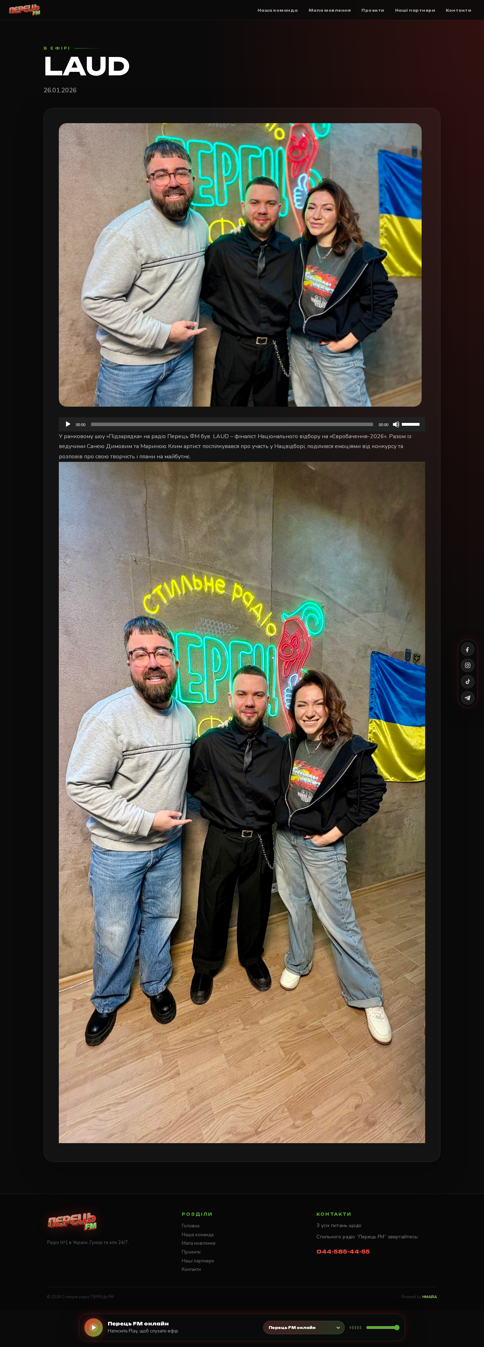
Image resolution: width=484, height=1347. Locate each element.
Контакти (191, 1269)
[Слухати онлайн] (93, 1327)
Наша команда (198, 1235)
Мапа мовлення (198, 1243)
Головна (190, 1226)
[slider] (412, 423)
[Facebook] (467, 649)
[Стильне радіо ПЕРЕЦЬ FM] (25, 10)
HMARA (429, 1297)
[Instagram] (467, 665)
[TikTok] (467, 681)
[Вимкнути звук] (396, 424)
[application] (242, 424)
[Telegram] (467, 698)
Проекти (191, 1252)
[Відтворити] (68, 424)
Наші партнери (198, 1261)
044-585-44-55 (343, 1251)
